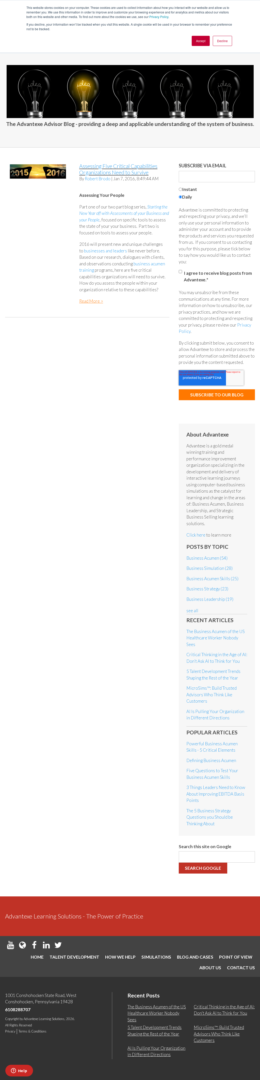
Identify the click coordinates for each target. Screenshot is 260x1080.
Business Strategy (207, 588)
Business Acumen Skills (212, 578)
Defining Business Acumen (211, 760)
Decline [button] (222, 41)
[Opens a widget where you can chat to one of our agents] (19, 1071)
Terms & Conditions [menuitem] (32, 1031)
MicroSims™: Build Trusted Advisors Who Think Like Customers (211, 694)
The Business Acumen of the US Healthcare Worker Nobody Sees (215, 638)
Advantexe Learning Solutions (44, 1019)
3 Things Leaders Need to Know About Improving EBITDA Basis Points (215, 794)
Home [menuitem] (37, 957)
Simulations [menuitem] (156, 957)
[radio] (217, 190)
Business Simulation (209, 568)
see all (192, 610)
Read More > (91, 301)
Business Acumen (207, 558)
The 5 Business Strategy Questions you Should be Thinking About (209, 817)
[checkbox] (217, 194)
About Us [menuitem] (210, 967)
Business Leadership (209, 599)
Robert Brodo (97, 178)
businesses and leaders (105, 250)
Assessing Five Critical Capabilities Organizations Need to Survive (118, 169)
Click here (196, 535)
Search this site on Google (205, 846)
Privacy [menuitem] (10, 1031)
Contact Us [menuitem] (241, 967)
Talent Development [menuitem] (74, 957)
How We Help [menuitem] (120, 957)
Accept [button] (200, 41)
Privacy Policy (158, 16)
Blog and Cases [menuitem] (195, 957)
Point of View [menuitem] (235, 957)
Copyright (12, 1019)
